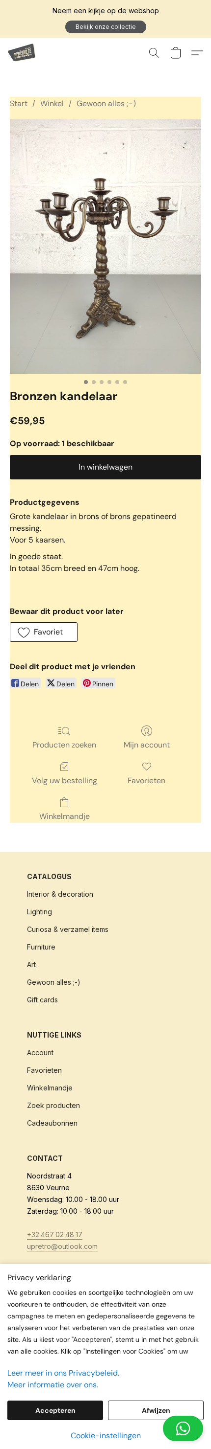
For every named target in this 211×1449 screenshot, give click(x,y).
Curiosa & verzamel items (67, 929)
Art (31, 964)
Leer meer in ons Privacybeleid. (63, 1373)
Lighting (39, 911)
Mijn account (147, 745)
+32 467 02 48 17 (54, 1234)
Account (40, 1052)
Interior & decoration (60, 894)
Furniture (41, 947)
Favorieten (146, 780)
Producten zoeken (64, 745)
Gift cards (42, 1000)
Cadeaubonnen (52, 1123)
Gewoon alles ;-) (106, 103)
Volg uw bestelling (64, 780)
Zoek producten (53, 1105)
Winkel (52, 103)
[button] (105, 27)
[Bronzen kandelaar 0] (105, 246)
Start (18, 103)
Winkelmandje (64, 816)
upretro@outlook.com (62, 1246)
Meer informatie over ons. (52, 1385)
